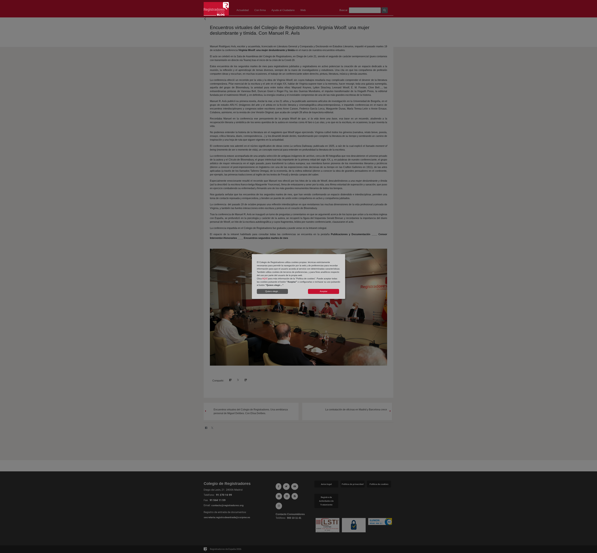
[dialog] (298, 276)
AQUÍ (264, 278)
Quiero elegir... (272, 291)
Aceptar (323, 291)
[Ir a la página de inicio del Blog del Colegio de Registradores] (216, 8)
